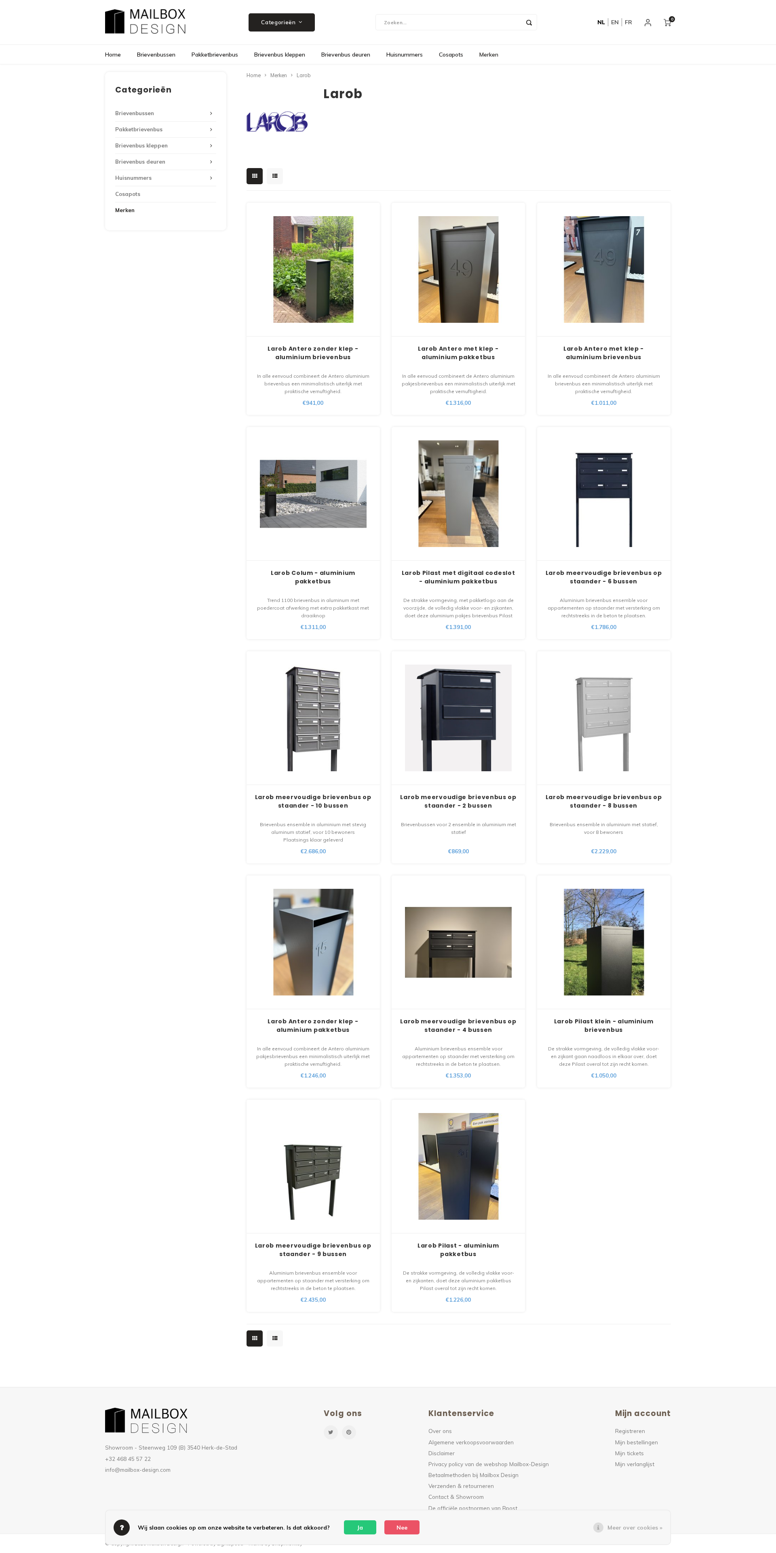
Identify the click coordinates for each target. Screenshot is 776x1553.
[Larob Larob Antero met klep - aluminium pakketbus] (458, 270)
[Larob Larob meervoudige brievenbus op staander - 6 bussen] (604, 494)
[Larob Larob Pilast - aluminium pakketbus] (458, 1166)
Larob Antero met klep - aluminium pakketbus (458, 353)
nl (601, 22)
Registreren (630, 1430)
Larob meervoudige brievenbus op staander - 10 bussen (313, 801)
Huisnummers (404, 54)
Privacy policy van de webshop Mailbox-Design (488, 1463)
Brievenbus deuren (345, 54)
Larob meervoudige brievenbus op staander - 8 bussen (604, 801)
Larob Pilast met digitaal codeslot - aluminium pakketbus (458, 577)
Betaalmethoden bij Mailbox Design (473, 1474)
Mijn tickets (629, 1453)
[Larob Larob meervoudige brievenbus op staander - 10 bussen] (313, 718)
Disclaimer (441, 1453)
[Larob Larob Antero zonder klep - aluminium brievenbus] (313, 270)
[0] (667, 22)
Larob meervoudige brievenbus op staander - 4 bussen (458, 1025)
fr (628, 22)
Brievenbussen (156, 54)
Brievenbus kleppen (279, 54)
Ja (360, 1527)
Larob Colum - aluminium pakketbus (313, 577)
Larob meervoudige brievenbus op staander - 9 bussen (313, 1250)
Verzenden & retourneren (461, 1485)
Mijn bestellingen (636, 1442)
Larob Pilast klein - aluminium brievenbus (604, 1025)
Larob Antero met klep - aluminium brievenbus (603, 353)
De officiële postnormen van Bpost (472, 1508)
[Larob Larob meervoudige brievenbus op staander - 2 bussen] (458, 718)
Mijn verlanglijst (634, 1463)
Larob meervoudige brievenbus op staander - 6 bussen (604, 577)
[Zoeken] (529, 22)
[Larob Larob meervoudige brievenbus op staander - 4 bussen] (458, 942)
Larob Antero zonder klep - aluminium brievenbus (313, 353)
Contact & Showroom (456, 1496)
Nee (401, 1527)
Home (113, 54)
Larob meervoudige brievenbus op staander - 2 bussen (458, 801)
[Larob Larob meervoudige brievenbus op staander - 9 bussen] (313, 1166)
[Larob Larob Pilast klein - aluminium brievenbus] (604, 942)
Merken (488, 54)
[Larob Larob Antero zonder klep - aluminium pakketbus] (313, 942)
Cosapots (451, 54)
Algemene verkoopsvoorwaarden (471, 1442)
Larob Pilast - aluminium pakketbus (458, 1250)
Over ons (440, 1430)
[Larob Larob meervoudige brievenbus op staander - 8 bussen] (604, 718)
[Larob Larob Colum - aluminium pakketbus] (313, 494)
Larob (304, 75)
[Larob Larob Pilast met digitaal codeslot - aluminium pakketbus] (458, 494)
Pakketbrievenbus (215, 54)
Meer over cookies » (634, 1527)
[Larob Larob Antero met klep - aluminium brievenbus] (604, 270)
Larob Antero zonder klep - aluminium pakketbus (313, 1025)
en (615, 22)
